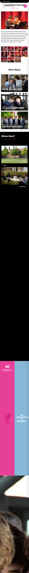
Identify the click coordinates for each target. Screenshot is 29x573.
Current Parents (6, 1)
